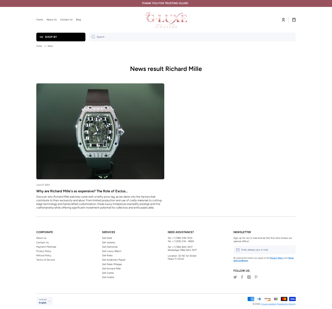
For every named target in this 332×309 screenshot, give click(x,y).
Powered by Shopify (286, 304)
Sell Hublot (108, 277)
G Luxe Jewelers (268, 304)
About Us (41, 238)
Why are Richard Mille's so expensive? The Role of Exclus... (82, 191)
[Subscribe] (291, 250)
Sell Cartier (108, 272)
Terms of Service (45, 259)
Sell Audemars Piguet (113, 259)
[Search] (92, 37)
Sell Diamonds (110, 246)
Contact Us (42, 242)
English (43, 302)
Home (39, 46)
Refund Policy (43, 255)
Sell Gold (107, 238)
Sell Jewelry (108, 242)
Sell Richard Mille (111, 268)
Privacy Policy (43, 251)
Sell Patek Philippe (112, 264)
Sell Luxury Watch (111, 251)
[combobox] (192, 37)
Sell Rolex (107, 255)
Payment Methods (46, 246)
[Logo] (166, 19)
